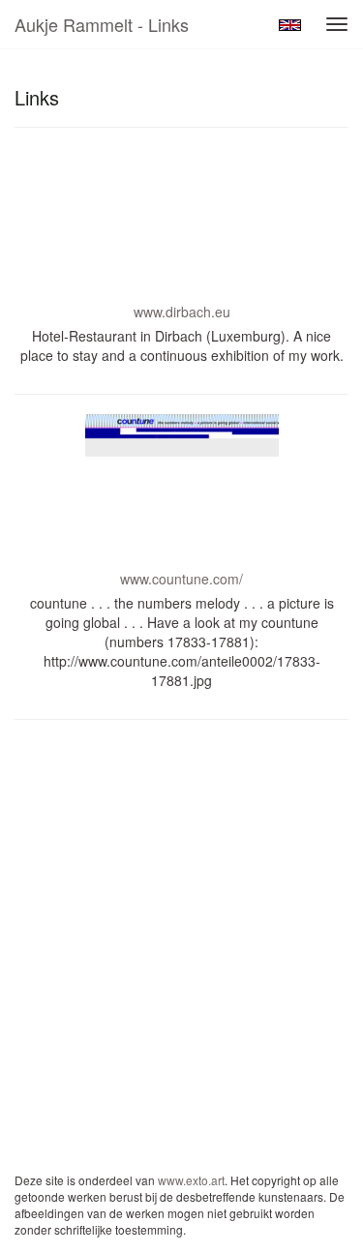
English (290, 25)
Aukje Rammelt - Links (102, 24)
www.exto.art (191, 1180)
